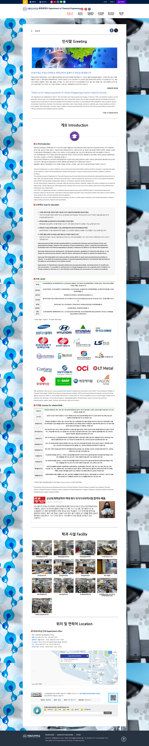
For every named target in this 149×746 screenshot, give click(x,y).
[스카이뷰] (114, 652)
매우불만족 (88, 709)
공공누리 (74, 693)
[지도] (110, 652)
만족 (59, 709)
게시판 (121, 13)
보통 (68, 709)
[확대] (116, 655)
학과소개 (70, 13)
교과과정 (101, 13)
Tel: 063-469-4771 (68, 661)
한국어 (111, 1)
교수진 (80, 13)
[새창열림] (25, 2)
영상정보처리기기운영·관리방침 (65, 734)
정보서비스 (44, 1)
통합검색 (122, 1)
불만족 (77, 709)
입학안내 (34, 1)
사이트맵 (78, 734)
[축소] (116, 668)
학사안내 (111, 13)
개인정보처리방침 (49, 734)
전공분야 (90, 13)
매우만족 (50, 709)
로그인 (105, 1)
